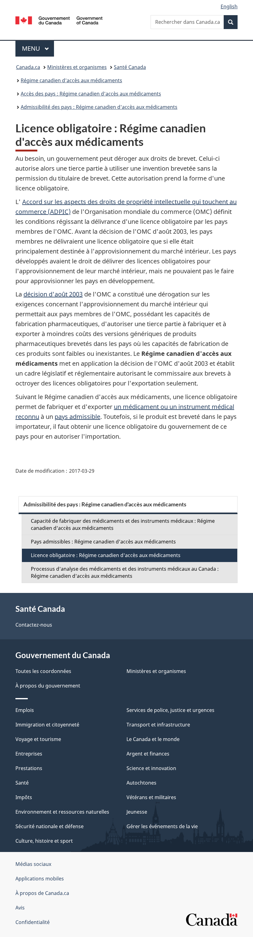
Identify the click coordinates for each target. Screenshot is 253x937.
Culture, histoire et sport (44, 840)
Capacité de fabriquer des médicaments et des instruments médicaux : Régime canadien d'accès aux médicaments (123, 524)
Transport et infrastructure (158, 724)
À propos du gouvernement (47, 685)
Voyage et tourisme (38, 739)
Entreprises (28, 753)
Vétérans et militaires (151, 797)
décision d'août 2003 (53, 294)
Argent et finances (147, 753)
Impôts (23, 797)
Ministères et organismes (77, 67)
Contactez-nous (33, 624)
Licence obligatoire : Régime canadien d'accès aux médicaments (105, 555)
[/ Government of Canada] (59, 19)
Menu (38, 48)
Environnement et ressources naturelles (62, 811)
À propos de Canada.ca (42, 893)
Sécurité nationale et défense (49, 826)
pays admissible (77, 416)
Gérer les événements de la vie (162, 826)
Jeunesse (136, 811)
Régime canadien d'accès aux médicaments (71, 80)
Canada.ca (28, 67)
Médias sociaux (33, 864)
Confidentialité (32, 922)
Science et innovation (151, 768)
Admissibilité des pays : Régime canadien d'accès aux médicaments (99, 107)
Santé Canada (130, 67)
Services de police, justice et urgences (170, 710)
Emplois (24, 710)
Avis (20, 907)
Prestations (28, 768)
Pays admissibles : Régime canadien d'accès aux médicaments (103, 541)
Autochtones (141, 782)
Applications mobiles (39, 878)
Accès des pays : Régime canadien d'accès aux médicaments (91, 93)
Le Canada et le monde (153, 739)
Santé (22, 782)
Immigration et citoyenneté (47, 724)
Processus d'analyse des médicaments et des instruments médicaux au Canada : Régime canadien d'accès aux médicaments (125, 572)
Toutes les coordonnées (43, 671)
